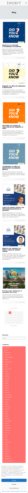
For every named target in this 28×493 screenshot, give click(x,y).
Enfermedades (8, 397)
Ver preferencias (14, 488)
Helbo (6, 411)
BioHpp (6, 359)
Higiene (6, 413)
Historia (6, 416)
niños (6, 437)
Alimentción (7, 355)
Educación (7, 392)
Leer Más (22, 57)
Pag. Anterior (15, 308)
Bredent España (8, 362)
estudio (6, 404)
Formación (7, 406)
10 (15, 315)
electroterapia (8, 395)
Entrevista (7, 399)
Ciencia (6, 371)
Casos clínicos (8, 369)
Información (7, 425)
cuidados (7, 380)
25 (8, 322)
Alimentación (8, 352)
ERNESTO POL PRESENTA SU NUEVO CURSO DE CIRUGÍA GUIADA (11, 250)
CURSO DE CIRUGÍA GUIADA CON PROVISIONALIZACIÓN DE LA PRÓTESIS (13, 209)
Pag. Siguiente (13, 325)
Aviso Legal (23, 491)
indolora (7, 423)
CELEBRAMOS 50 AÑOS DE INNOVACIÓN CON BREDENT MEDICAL (11, 168)
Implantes (7, 418)
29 (19, 322)
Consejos (7, 378)
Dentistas (7, 385)
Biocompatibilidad (9, 357)
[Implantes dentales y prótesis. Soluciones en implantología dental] (14, 3)
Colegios (7, 373)
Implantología (8, 421)
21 (12, 320)
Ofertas (6, 444)
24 (20, 320)
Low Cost (7, 432)
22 (15, 320)
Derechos (7, 390)
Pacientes (7, 449)
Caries (6, 366)
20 (10, 320)
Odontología (8, 442)
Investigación (8, 428)
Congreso (7, 376)
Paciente (7, 446)
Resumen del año (9, 461)
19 (7, 320)
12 (20, 315)
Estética (6, 402)
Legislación (7, 430)
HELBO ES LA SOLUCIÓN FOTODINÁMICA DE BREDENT (11, 46)
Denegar (14, 484)
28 (16, 322)
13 (7, 317)
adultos (6, 350)
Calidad (6, 364)
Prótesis (6, 454)
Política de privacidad (15, 491)
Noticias (6, 439)
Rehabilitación (8, 458)
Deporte (7, 388)
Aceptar (14, 480)
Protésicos (7, 451)
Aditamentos (8, 348)
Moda (6, 435)
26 (11, 322)
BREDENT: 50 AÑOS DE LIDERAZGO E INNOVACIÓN (13, 87)
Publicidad (7, 456)
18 (20, 317)
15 (12, 317)
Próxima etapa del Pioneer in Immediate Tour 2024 (12, 291)
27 (14, 322)
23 (18, 320)
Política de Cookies (6, 491)
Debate (6, 383)
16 (15, 317)
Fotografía (7, 409)
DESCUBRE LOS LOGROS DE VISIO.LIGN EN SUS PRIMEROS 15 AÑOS (12, 127)
